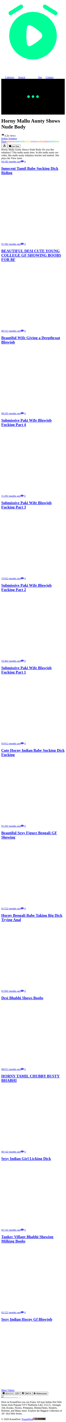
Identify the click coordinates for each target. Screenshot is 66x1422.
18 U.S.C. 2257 (12, 1393)
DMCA (27, 1393)
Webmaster (41, 1393)
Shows (55, 141)
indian (34, 141)
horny (28, 141)
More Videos (7, 1390)
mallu (40, 141)
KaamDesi (27, 1419)
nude (45, 141)
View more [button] (16, 158)
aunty (17, 141)
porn (50, 141)
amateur (10, 141)
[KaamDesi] (33, 63)
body (22, 141)
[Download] (4, 145)
